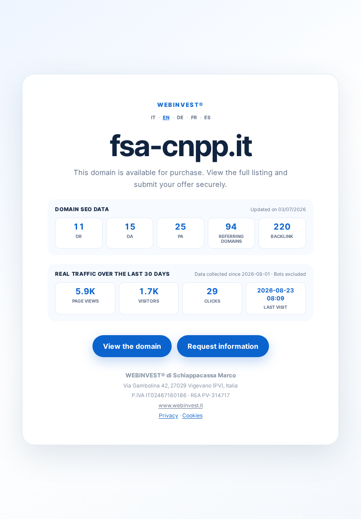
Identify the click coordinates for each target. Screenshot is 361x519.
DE (180, 117)
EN (166, 117)
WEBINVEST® (180, 104)
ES (207, 117)
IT (153, 117)
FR (194, 117)
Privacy (168, 415)
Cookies (192, 415)
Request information (223, 346)
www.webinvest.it (180, 405)
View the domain (132, 346)
